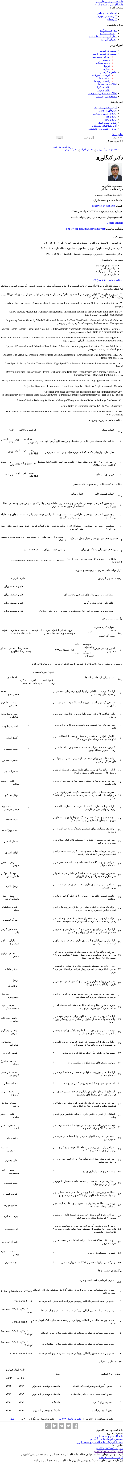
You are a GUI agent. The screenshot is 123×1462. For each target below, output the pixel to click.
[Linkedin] (54, 1426)
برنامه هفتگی (103, 63)
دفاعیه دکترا (103, 87)
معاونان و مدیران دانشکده (103, 36)
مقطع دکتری (110, 72)
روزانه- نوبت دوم (101, 56)
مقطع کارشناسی (107, 50)
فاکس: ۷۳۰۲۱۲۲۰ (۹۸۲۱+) (108, 1451)
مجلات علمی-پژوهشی (105, 113)
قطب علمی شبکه (107, 122)
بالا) (95, 280)
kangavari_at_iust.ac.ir (103, 205)
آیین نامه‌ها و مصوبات (105, 107)
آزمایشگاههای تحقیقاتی (104, 125)
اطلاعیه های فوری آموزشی (102, 93)
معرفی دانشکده (108, 30)
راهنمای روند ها (102, 81)
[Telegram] (61, 1426)
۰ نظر (13, 1418)
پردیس (106, 60)
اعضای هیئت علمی (107, 13)
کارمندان (112, 19)
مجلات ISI (111, 116)
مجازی (106, 69)
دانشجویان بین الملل (106, 96)
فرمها (107, 66)
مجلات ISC (111, 119)
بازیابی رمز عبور (61, 146)
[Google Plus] (48, 1426)
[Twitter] (68, 1426)
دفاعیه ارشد (103, 90)
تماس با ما (117, 134)
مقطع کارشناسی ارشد (105, 53)
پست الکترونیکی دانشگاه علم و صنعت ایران (100, 1442)
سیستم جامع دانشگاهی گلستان (106, 1439)
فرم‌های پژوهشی (107, 110)
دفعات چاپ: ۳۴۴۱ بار (69, 1418)
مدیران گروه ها (109, 39)
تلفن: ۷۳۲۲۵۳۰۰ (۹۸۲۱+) (109, 1448)
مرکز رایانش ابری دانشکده (102, 128)
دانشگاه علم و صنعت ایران (109, 1436)
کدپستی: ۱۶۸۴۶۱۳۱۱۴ (111, 1457)
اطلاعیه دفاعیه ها (107, 84)
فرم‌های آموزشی (101, 75)
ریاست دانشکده (108, 33)
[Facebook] (75, 1426)
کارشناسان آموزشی (106, 16)
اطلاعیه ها (104, 78)
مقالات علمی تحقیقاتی (110, 280)
